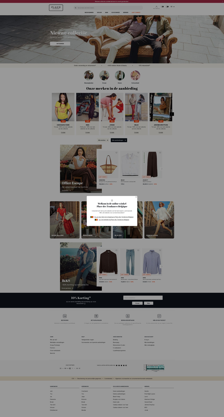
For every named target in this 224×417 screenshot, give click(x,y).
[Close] (136, 197)
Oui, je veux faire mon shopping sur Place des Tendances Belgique (113, 217)
